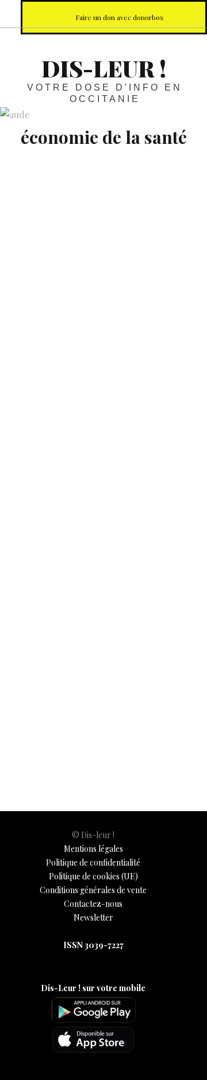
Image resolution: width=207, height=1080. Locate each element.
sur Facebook (87, 13)
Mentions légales (93, 848)
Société (61, 735)
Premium (27, 735)
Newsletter (93, 917)
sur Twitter (112, 13)
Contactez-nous (93, 903)
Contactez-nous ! (138, 13)
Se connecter (47, 654)
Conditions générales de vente (93, 890)
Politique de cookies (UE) (93, 876)
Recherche (188, 13)
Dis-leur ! (103, 68)
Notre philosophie (163, 13)
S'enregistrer (129, 654)
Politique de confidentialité (93, 862)
